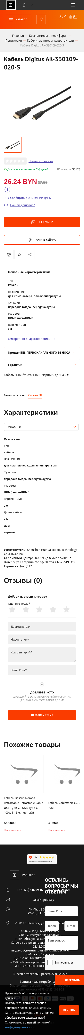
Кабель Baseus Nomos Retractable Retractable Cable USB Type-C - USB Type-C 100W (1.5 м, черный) (23, 805)
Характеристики (14, 395)
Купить (45, 239)
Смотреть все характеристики (29, 339)
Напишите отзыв (41, 161)
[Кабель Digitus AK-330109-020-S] (30, 254)
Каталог (21, 19)
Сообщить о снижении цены (31, 198)
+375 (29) (30, 890)
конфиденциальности (19, 1027)
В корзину (45, 222)
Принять (69, 1010)
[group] (42, 103)
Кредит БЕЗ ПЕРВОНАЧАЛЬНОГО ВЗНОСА (39, 352)
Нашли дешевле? (22, 205)
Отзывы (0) (35, 395)
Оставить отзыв (42, 715)
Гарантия (15, 365)
